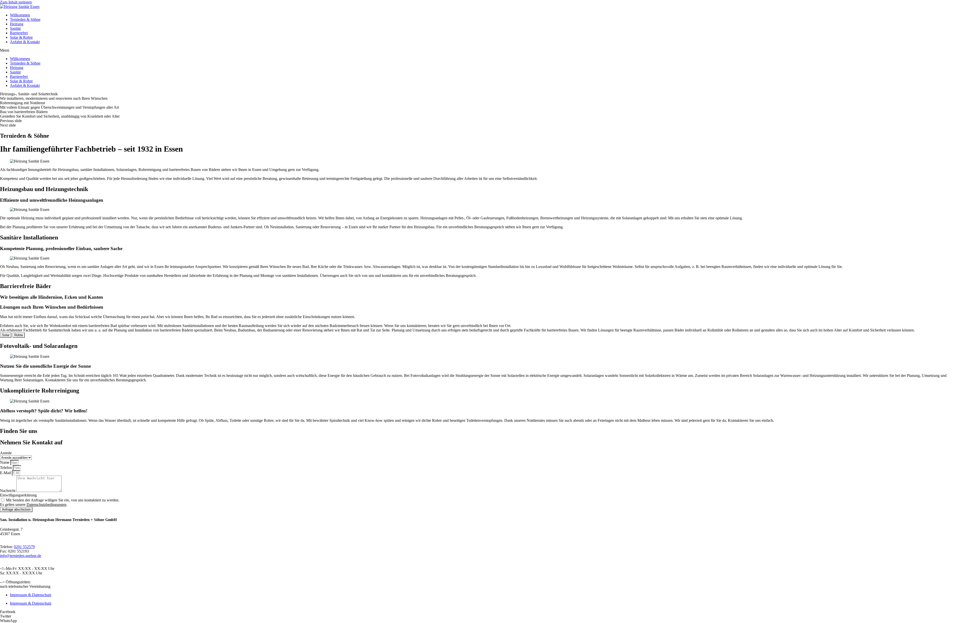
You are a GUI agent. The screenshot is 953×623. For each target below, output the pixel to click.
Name (5, 462)
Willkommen (20, 15)
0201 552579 (24, 547)
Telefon (6, 467)
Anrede (6, 453)
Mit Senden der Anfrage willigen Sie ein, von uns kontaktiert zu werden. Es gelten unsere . (59, 502)
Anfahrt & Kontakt (25, 42)
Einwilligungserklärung (18, 495)
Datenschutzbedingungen (46, 504)
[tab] (5, 335)
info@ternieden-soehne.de (20, 556)
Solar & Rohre (21, 37)
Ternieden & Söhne (25, 19)
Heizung (16, 24)
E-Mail (6, 473)
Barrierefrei (19, 33)
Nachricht (8, 491)
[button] (476, 50)
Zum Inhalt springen (16, 2)
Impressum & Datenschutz (30, 595)
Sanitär (15, 28)
